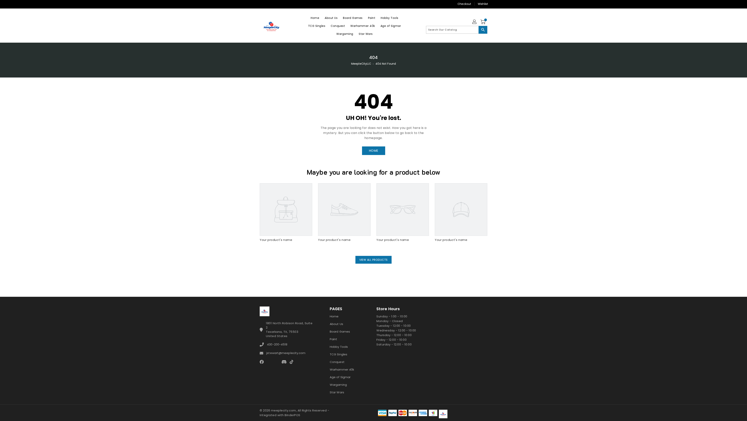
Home (334, 316)
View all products (373, 260)
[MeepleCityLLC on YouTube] (291, 4)
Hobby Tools (339, 347)
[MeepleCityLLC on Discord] (299, 4)
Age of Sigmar (340, 377)
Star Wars (337, 392)
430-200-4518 (277, 344)
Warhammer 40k (342, 369)
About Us (336, 324)
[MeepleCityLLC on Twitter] (262, 4)
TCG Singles (338, 354)
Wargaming (338, 385)
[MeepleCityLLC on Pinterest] (269, 4)
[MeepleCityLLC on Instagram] (276, 4)
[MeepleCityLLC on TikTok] (306, 4)
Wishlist (483, 4)
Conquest (337, 362)
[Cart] (483, 22)
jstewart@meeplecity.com (285, 353)
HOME (373, 150)
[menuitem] (315, 18)
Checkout (464, 4)
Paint (333, 339)
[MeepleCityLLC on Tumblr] (284, 4)
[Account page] (475, 22)
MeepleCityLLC (361, 64)
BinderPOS (292, 415)
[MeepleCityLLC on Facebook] (254, 4)
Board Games (340, 331)
